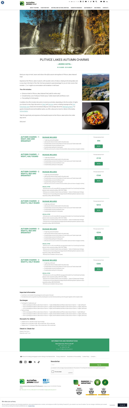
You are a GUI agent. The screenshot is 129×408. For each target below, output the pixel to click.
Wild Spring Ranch (67, 106)
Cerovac (50, 104)
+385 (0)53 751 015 (25, 389)
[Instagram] (83, 1)
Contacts (93, 356)
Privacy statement (61, 356)
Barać (44, 104)
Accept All (122, 405)
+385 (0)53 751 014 (35, 389)
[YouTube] (86, 1)
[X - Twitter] (88, 1)
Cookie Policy (31, 406)
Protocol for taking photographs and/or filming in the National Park (38, 356)
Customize (112, 405)
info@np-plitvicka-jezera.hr (50, 389)
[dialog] (64, 403)
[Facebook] (80, 1)
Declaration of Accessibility (74, 356)
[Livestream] (101, 1)
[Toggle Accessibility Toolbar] (2, 2)
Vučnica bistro (24, 111)
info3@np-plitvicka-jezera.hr (66, 349)
